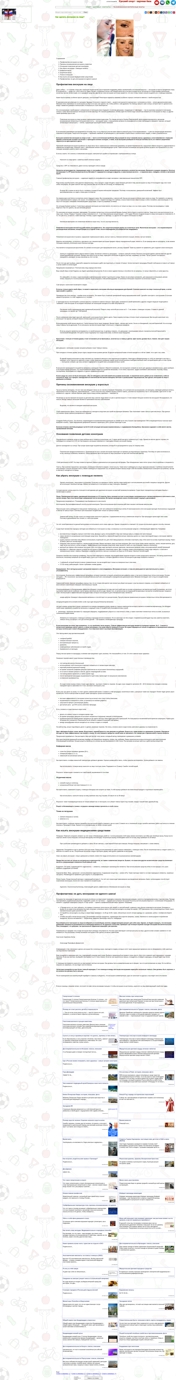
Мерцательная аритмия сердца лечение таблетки (137, 1049)
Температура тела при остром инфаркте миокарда (138, 1035)
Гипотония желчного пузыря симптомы (77, 1021)
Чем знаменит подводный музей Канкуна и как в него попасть (85, 1083)
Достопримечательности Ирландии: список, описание (139, 1243)
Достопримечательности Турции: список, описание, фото (140, 1009)
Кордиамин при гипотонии (129, 1346)
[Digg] (156, 12)
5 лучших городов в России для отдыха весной (80, 1290)
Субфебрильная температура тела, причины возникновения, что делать (89, 1205)
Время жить (67, 1139)
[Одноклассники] (148, 12)
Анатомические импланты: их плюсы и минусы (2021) (82, 1255)
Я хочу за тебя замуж (70, 1268)
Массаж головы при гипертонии (131, 996)
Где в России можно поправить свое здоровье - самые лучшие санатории (90, 1061)
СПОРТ (88, 7)
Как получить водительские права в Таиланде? (80, 1158)
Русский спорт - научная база (136, 1)
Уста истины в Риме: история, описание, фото (136, 1072)
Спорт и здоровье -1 (63, 1373)
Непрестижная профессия (72, 1193)
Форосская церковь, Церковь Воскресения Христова (138, 1158)
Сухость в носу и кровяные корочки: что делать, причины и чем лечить (89, 1035)
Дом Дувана (67, 1169)
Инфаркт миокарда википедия (130, 1193)
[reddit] (158, 12)
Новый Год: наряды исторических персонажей (136, 1094)
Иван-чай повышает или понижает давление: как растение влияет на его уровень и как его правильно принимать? (146, 1219)
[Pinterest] (174, 12)
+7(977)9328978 (112, 1)
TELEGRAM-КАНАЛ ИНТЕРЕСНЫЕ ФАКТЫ (129, 7)
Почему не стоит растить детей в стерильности (80, 1009)
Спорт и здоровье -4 (109, 1373)
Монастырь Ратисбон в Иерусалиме (76, 1301)
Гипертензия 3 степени (71, 996)
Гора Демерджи (68, 1072)
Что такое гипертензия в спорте (74, 1180)
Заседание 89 (68, 1106)
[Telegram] (171, 12)
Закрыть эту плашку (93, 1378)
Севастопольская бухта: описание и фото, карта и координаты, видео (145, 1320)
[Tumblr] (164, 12)
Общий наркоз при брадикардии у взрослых (79, 1320)
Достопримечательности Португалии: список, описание (83, 1358)
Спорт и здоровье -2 (78, 1373)
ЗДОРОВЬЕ (97, 7)
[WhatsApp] (169, 12)
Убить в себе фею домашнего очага (76, 1218)
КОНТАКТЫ (106, 7)
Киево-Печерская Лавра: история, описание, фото (81, 1094)
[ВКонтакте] (146, 12)
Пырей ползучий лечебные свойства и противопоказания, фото (143, 1333)
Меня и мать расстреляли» (129, 1180)
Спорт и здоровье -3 (93, 1373)
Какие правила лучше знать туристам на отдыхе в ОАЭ (83, 1243)
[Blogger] (153, 12)
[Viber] (166, 12)
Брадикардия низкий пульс (73, 1333)
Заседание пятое (125, 1301)
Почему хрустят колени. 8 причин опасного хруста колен (84, 1120)
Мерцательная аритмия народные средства (135, 1268)
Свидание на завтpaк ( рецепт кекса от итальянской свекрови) (86, 1278)
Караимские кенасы (126, 1290)
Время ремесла (125, 1120)
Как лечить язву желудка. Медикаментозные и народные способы (87, 1230)
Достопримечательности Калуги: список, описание (81, 1346)
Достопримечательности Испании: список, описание (82, 1049)
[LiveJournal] (161, 12)
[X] (151, 12)
